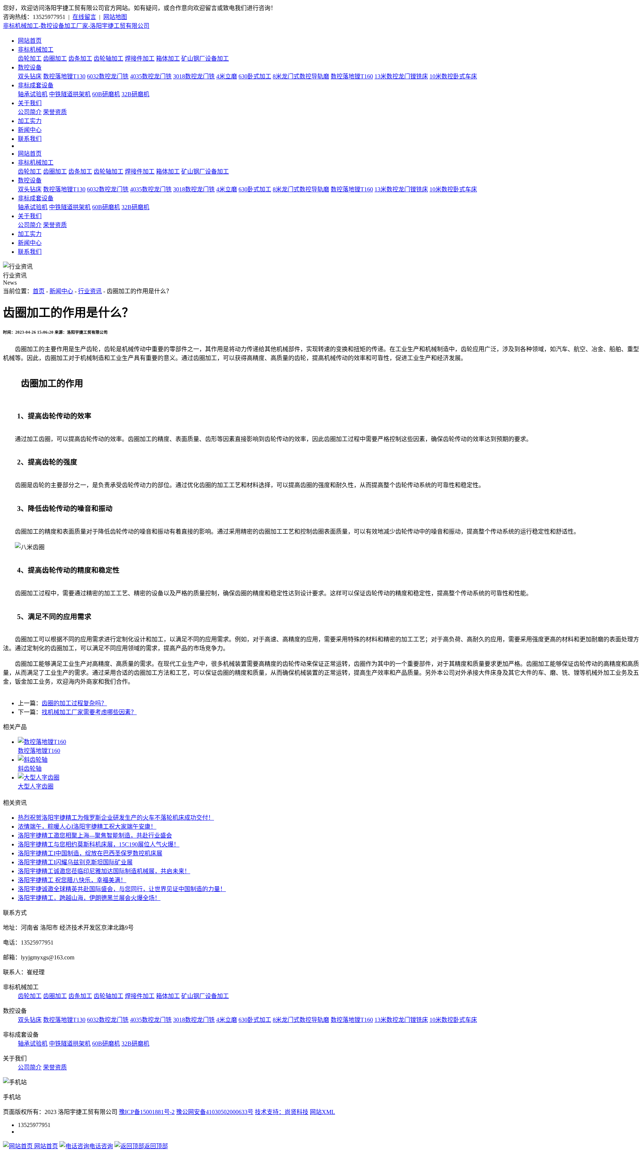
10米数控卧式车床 (453, 76)
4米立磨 (226, 76)
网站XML (322, 1112)
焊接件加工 (140, 58)
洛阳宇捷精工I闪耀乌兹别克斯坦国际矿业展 (75, 862)
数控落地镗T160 (352, 76)
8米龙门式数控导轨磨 (301, 76)
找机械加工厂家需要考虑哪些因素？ (89, 712)
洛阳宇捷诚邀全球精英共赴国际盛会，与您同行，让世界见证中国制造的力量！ (122, 889)
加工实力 (30, 121)
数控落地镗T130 (64, 76)
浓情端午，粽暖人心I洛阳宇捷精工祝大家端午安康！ (87, 826)
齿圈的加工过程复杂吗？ (74, 703)
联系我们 (30, 139)
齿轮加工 (30, 58)
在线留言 (84, 17)
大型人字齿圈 (36, 786)
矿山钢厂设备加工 (205, 58)
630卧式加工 (255, 76)
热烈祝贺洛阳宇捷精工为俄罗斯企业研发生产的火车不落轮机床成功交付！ (116, 817)
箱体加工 (168, 58)
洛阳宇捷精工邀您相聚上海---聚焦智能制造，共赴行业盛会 (95, 835)
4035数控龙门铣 (151, 76)
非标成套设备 (36, 85)
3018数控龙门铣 (194, 76)
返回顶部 (156, 1146)
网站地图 (115, 17)
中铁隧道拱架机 (70, 94)
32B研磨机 (135, 94)
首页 (39, 291)
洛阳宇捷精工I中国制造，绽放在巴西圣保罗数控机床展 (90, 853)
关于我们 (30, 103)
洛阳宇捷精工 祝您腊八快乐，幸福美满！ (72, 880)
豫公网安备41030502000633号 (214, 1112)
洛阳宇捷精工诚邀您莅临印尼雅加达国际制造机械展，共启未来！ (104, 871)
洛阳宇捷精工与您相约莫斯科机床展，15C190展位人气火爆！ (98, 844)
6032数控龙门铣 (108, 76)
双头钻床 (30, 76)
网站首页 (30, 41)
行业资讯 (90, 291)
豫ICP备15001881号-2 (147, 1112)
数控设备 (30, 67)
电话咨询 (101, 1146)
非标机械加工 (36, 49)
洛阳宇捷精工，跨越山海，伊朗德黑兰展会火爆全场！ (89, 898)
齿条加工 (80, 58)
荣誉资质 (55, 112)
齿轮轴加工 (108, 58)
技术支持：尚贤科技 (281, 1112)
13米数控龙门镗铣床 (401, 76)
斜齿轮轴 (30, 768)
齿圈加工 (55, 58)
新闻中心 (30, 130)
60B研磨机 (106, 94)
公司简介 (30, 112)
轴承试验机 (33, 94)
